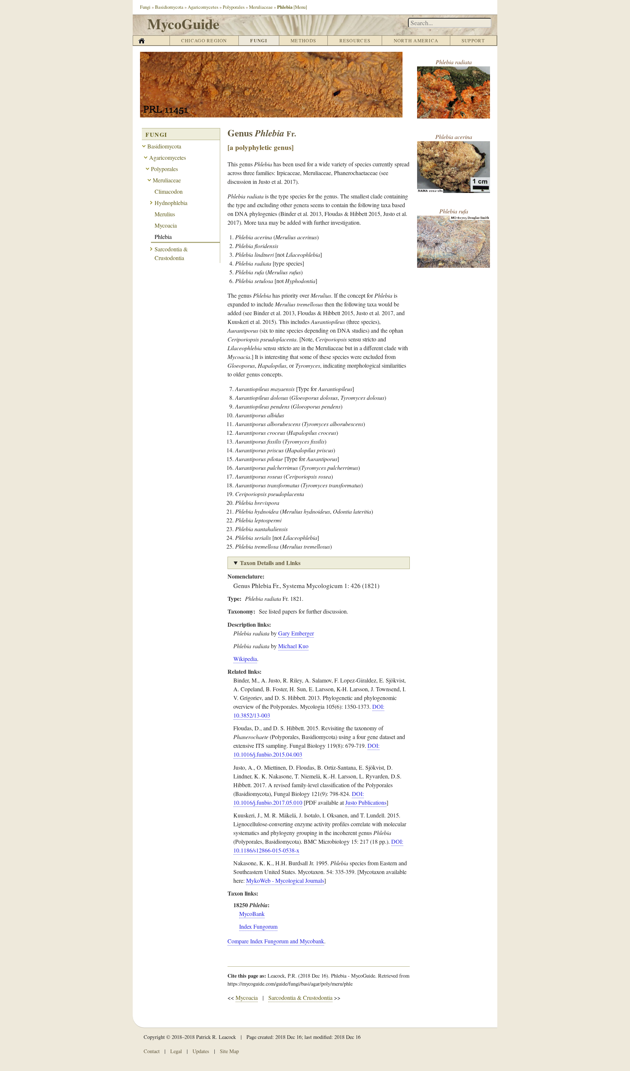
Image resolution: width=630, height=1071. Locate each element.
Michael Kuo (293, 646)
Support (473, 40)
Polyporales (234, 7)
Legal (176, 1051)
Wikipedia (245, 658)
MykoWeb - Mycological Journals (285, 880)
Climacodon (169, 191)
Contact (152, 1051)
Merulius (165, 214)
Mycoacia (247, 997)
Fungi (145, 7)
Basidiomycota (169, 7)
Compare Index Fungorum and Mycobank (276, 941)
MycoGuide (183, 23)
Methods (303, 40)
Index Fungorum (258, 926)
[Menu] (300, 7)
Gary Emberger (296, 633)
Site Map (229, 1051)
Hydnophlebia (171, 202)
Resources (355, 40)
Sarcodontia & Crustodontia (300, 997)
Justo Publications (365, 802)
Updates (200, 1051)
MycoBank (252, 913)
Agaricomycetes (203, 7)
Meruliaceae (261, 7)
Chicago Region (204, 40)
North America (416, 40)
